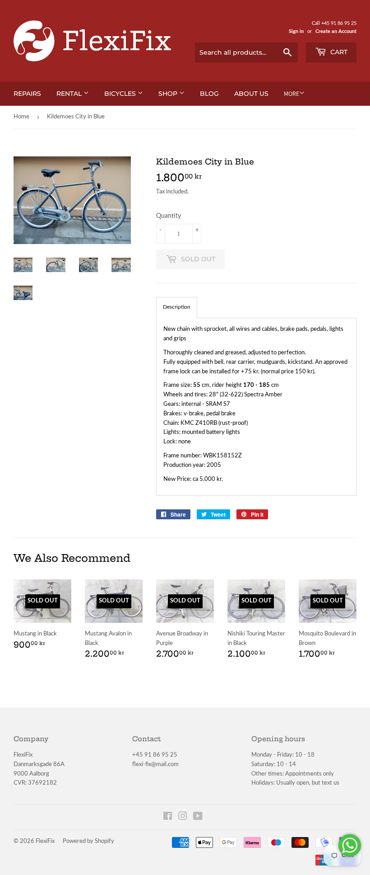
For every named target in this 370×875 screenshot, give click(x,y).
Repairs (27, 93)
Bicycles (121, 93)
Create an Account (335, 31)
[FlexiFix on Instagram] (182, 818)
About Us (251, 93)
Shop (168, 93)
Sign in (296, 31)
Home (21, 117)
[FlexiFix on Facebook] (167, 818)
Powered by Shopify (88, 841)
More (291, 93)
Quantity (168, 216)
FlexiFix (45, 841)
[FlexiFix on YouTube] (198, 818)
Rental (69, 93)
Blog (209, 93)
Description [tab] (176, 307)
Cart (337, 52)
